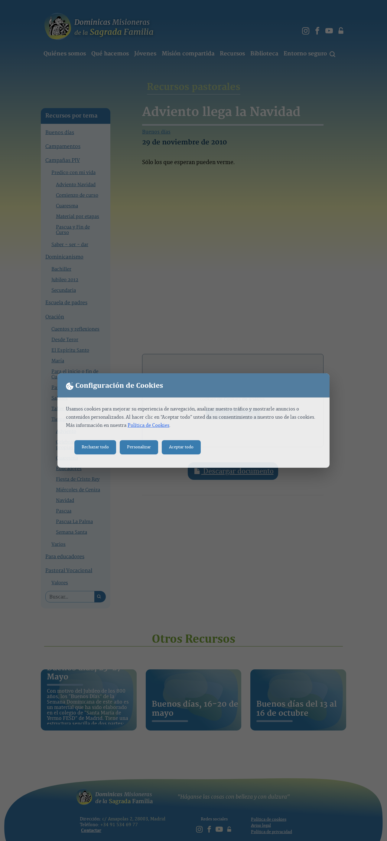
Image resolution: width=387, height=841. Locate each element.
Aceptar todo (181, 447)
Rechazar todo (95, 447)
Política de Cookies (148, 425)
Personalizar (139, 447)
